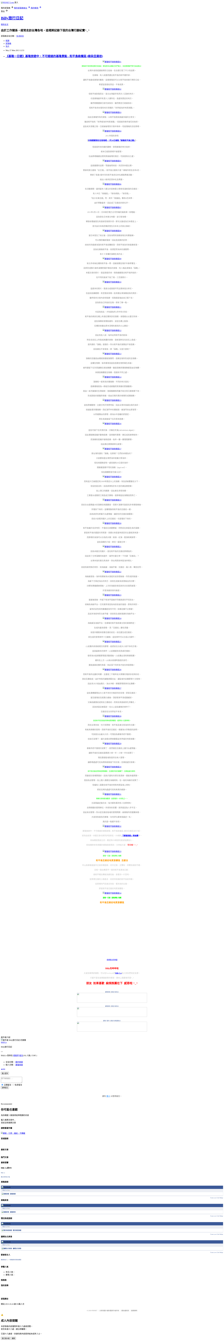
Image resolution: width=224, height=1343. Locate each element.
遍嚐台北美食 (17, 1248)
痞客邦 (16, 1055)
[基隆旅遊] (112, 1002)
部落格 (8, 43)
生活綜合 (20, 36)
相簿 (7, 41)
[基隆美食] (112, 1016)
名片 (7, 46)
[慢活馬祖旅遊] (7, 1230)
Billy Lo (3, 1172)
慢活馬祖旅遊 (17, 1230)
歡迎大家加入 (115, 992)
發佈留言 (5, 1088)
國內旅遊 (19, 1062)
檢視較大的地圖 (112, 960)
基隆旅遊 (107, 992)
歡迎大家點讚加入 (116, 1020)
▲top (3, 1069)
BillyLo (4, 1042)
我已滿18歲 (6, 1338)
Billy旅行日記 (12, 18)
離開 (13, 1338)
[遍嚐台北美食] (7, 1248)
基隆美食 (107, 1006)
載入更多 (5, 1073)
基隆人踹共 (106, 1020)
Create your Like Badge (216, 1197)
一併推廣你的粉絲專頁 (14, 1259)
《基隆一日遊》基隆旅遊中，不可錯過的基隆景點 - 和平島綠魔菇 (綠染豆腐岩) (54, 56)
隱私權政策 (125, 1310)
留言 (21, 1055)
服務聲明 (134, 1310)
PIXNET (94, 1310)
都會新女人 (4, 1259)
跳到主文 (4, 25)
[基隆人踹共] (112, 1027)
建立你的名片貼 (5, 1177)
